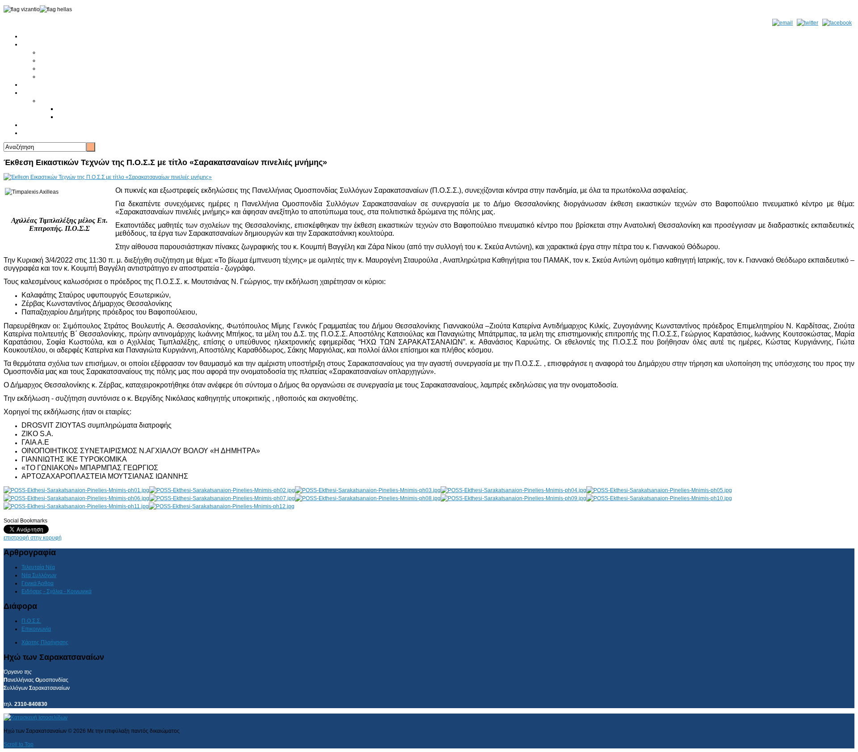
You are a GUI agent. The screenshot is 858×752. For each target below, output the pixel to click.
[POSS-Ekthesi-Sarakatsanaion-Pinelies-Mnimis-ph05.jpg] (659, 490)
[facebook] (837, 23)
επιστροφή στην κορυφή (33, 538)
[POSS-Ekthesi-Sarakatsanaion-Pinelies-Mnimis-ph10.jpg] (659, 498)
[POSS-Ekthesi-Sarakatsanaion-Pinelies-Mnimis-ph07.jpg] (222, 498)
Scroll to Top (19, 744)
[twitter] (807, 23)
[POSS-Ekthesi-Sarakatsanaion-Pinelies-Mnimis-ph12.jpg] (221, 506)
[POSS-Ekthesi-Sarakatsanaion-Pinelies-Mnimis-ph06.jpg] (76, 498)
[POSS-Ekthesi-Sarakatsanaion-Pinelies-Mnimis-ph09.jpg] (513, 498)
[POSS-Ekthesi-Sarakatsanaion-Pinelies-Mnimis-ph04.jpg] (513, 490)
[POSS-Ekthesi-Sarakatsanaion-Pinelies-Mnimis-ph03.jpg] (368, 490)
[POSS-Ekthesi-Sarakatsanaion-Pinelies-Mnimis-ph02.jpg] (222, 490)
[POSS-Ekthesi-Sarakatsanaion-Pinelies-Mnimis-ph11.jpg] (76, 506)
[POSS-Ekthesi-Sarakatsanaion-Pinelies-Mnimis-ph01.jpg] (76, 490)
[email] (782, 23)
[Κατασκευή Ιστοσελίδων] (35, 717)
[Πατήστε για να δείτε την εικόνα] (108, 177)
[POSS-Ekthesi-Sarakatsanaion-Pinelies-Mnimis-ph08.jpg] (368, 498)
